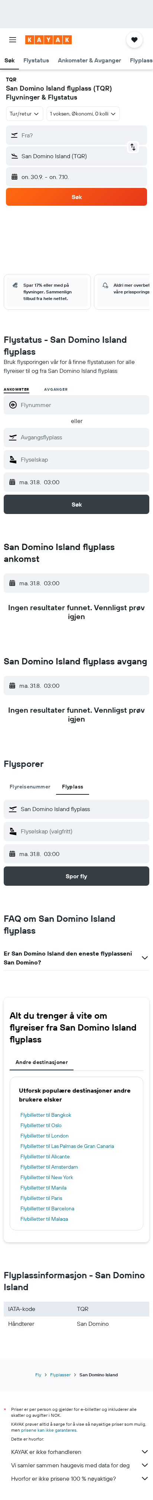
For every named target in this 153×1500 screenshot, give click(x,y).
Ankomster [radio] (16, 389)
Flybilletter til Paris (41, 1198)
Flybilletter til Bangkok (45, 1115)
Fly (38, 1374)
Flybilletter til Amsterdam (49, 1167)
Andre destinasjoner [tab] (42, 1062)
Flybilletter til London (44, 1135)
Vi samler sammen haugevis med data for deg (70, 1465)
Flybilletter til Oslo (41, 1125)
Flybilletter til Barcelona (47, 1208)
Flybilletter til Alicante (45, 1156)
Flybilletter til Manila (43, 1187)
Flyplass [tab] (72, 786)
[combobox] (83, 437)
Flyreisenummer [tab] (30, 786)
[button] (12, 40)
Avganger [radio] (56, 389)
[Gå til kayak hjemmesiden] (48, 39)
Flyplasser (60, 1374)
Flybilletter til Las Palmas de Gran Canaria (67, 1146)
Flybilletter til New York (46, 1177)
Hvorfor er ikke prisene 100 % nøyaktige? (63, 1478)
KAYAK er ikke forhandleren (46, 1451)
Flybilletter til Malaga (44, 1219)
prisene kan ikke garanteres (48, 1430)
